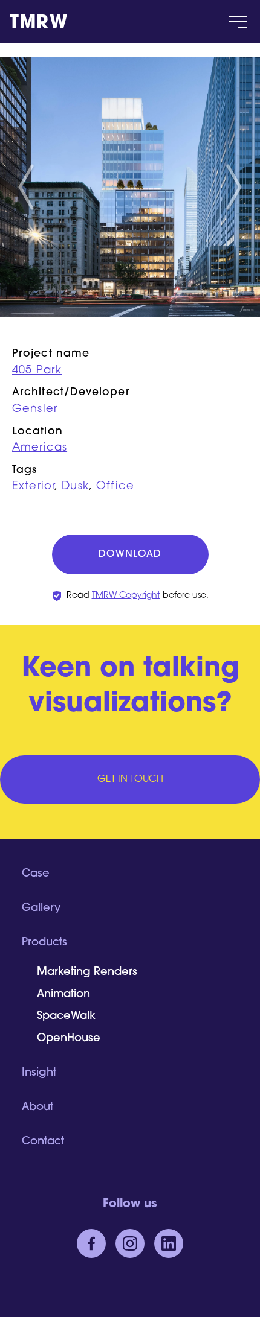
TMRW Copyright (126, 595)
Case (36, 874)
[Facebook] (91, 1243)
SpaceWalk (66, 1016)
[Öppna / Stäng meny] (238, 21)
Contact (43, 1142)
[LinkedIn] (168, 1243)
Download (130, 554)
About (37, 1107)
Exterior (33, 486)
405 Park (37, 371)
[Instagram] (130, 1243)
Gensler (34, 409)
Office (115, 486)
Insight (39, 1073)
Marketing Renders (87, 972)
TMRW (39, 23)
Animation (63, 994)
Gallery (41, 908)
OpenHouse (68, 1038)
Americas (39, 448)
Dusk (75, 486)
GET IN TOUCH (130, 779)
